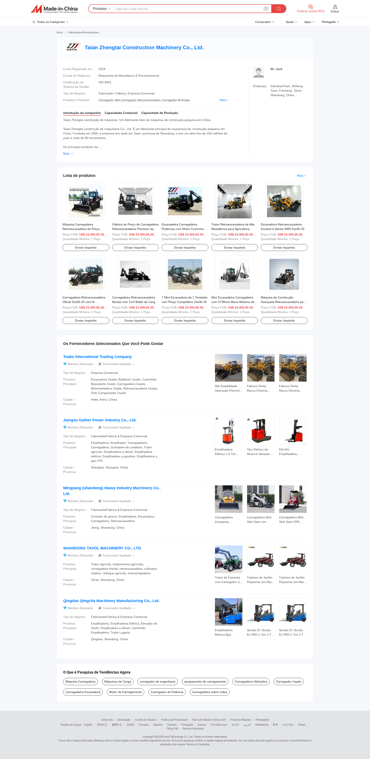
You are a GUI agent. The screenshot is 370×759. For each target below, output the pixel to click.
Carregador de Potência (167, 692)
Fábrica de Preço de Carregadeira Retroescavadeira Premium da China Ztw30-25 (135, 229)
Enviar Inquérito (86, 247)
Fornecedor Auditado (119, 364)
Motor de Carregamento (125, 692)
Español (158, 724)
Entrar (335, 11)
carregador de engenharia (157, 681)
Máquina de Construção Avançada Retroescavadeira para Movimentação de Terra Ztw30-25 (284, 302)
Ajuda (290, 22)
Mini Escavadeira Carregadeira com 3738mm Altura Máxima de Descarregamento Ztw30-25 (232, 302)
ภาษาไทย (287, 724)
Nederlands (262, 724)
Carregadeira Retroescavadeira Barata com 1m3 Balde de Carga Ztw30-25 (134, 302)
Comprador (263, 22)
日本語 (130, 724)
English (88, 724)
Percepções (262, 719)
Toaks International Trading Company (97, 357)
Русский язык (219, 724)
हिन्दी (275, 724)
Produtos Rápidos (240, 719)
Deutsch (172, 724)
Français (144, 724)
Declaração (123, 719)
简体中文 (102, 724)
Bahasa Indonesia (193, 728)
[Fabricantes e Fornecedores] (54, 8)
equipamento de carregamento (205, 681)
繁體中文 (117, 724)
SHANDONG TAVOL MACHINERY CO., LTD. (102, 548)
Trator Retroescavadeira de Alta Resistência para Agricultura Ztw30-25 (232, 229)
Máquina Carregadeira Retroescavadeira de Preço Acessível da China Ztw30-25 (82, 229)
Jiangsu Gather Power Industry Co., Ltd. (100, 420)
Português (187, 724)
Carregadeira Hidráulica (251, 681)
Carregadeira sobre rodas (209, 692)
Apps (307, 22)
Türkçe (301, 724)
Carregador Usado (288, 681)
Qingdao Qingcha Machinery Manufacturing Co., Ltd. (111, 601)
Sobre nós (107, 719)
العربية (247, 724)
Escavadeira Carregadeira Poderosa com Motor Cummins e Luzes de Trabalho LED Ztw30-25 (184, 229)
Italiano (202, 724)
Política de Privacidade (174, 719)
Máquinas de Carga (117, 681)
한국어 (235, 724)
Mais (223, 100)
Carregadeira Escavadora (83, 692)
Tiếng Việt (172, 728)
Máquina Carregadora (80, 681)
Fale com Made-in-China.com (209, 719)
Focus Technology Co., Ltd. (178, 736)
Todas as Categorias (51, 22)
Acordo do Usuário (146, 719)
